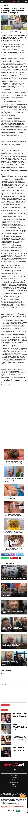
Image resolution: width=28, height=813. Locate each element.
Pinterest (15, 558)
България (14, 775)
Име (2, 673)
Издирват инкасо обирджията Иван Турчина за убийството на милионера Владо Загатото (13, 594)
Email (2, 679)
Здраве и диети (14, 782)
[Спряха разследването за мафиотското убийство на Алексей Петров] (14, 607)
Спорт (14, 781)
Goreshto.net (4, 33)
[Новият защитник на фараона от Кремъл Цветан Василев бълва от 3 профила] (14, 624)
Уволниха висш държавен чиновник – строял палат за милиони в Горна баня (13, 577)
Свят (14, 788)
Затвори (11, 811)
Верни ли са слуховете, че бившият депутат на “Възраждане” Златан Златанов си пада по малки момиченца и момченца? (12, 645)
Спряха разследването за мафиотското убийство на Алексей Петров (12, 611)
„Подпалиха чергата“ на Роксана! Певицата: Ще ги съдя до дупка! (19, 737)
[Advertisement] (14, 401)
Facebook (5, 554)
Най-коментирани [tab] (13, 710)
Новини (4, 5)
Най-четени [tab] (4, 710)
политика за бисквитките (8, 806)
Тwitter (21, 554)
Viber (13, 554)
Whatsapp (6, 558)
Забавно (14, 786)
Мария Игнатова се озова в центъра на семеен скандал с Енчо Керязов (19, 749)
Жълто (14, 784)
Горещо (14, 779)
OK (18, 811)
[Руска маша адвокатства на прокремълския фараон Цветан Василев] (14, 658)
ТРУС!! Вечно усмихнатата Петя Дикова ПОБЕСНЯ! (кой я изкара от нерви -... (20, 727)
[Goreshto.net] (14, 764)
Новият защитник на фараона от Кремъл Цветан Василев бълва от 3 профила (12, 628)
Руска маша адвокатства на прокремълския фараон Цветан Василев (11, 663)
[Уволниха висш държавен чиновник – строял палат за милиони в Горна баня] (14, 572)
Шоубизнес (14, 777)
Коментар (4, 684)
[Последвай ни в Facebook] (14, 770)
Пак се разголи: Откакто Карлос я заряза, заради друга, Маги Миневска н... (20, 715)
